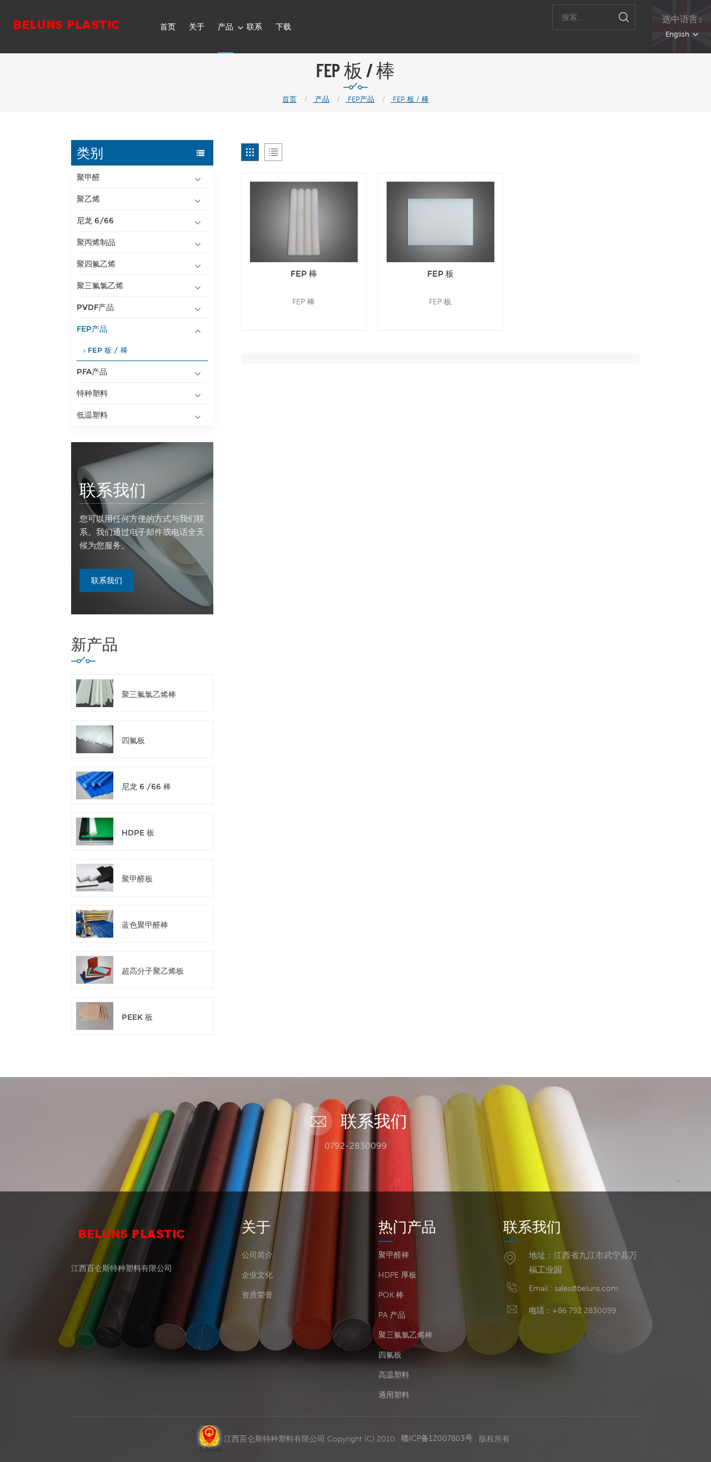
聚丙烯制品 (96, 242)
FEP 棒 (304, 273)
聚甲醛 (88, 177)
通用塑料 (393, 1394)
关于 (196, 27)
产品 (225, 27)
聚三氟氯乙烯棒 (149, 694)
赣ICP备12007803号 (437, 1438)
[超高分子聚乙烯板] (94, 970)
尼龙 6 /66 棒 (146, 787)
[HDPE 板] (94, 831)
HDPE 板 (138, 833)
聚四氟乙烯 (96, 264)
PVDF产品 (95, 307)
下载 (283, 27)
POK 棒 (391, 1294)
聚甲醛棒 (393, 1254)
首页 (168, 27)
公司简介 (257, 1254)
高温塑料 (393, 1374)
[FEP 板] (440, 222)
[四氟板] (94, 739)
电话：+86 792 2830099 (572, 1310)
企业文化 (257, 1274)
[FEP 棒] (304, 222)
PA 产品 (391, 1314)
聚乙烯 (88, 199)
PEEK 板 (137, 1017)
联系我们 (112, 489)
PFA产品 (92, 372)
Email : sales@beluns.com (573, 1288)
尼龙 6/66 (95, 221)
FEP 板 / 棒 (409, 99)
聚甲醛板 (137, 879)
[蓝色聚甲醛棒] (94, 924)
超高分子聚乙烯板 (153, 971)
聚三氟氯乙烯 (100, 286)
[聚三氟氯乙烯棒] (94, 693)
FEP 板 (440, 273)
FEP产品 (360, 99)
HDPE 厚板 (397, 1274)
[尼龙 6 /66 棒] (94, 785)
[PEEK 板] (94, 1016)
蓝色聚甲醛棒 (145, 925)
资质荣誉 (257, 1294)
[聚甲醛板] (94, 878)
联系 (254, 27)
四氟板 (133, 740)
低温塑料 (92, 415)
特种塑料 (92, 393)
